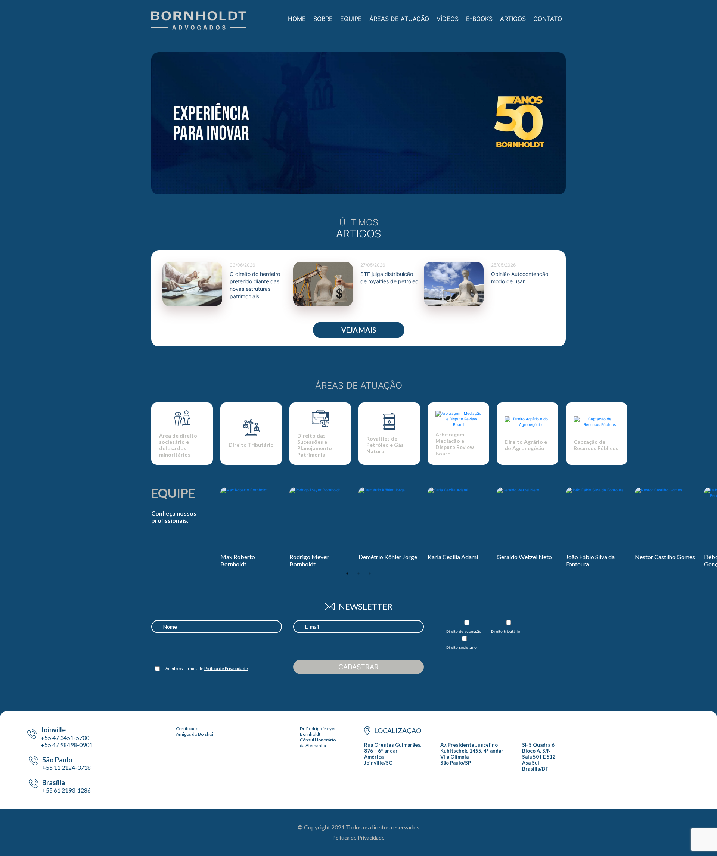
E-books (479, 18)
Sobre (323, 18)
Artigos (513, 18)
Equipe (351, 18)
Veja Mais (358, 330)
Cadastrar (358, 667)
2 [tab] (358, 573)
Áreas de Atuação (399, 18)
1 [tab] (347, 573)
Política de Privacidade (226, 668)
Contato (547, 18)
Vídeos (448, 18)
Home (297, 18)
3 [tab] (369, 573)
